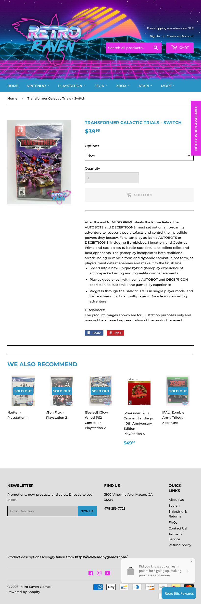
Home (12, 86)
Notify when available (196, 128)
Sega (99, 86)
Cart (183, 47)
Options (92, 146)
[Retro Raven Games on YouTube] (107, 574)
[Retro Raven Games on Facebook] (90, 574)
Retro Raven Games (35, 587)
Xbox (121, 86)
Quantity (92, 168)
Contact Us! (178, 528)
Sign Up (87, 511)
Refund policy (180, 545)
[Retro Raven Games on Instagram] (99, 574)
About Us (176, 500)
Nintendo (37, 86)
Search (174, 505)
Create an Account (180, 36)
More (166, 86)
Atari (144, 86)
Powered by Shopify (23, 592)
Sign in (155, 36)
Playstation (70, 86)
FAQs (173, 522)
